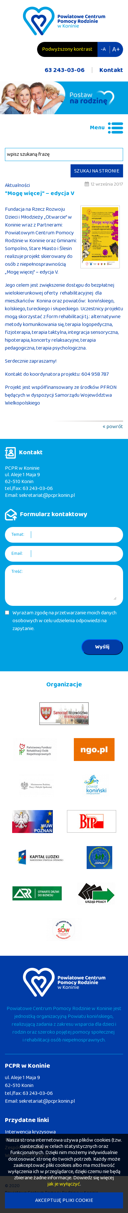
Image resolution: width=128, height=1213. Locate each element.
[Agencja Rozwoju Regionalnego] (37, 893)
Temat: (17, 534)
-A (103, 49)
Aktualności (17, 185)
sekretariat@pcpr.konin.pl (47, 495)
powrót (115, 427)
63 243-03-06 (65, 70)
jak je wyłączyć (63, 1184)
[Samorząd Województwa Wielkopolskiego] (64, 714)
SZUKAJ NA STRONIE (96, 171)
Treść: (17, 571)
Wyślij (102, 647)
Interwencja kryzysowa (30, 1132)
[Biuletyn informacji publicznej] (91, 821)
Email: (17, 553)
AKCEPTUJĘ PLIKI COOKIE (64, 1200)
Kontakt (111, 70)
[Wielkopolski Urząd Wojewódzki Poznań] (32, 822)
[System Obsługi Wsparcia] (64, 930)
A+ (116, 49)
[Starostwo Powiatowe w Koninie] (96, 786)
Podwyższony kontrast (67, 49)
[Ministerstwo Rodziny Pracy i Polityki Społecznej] (36, 786)
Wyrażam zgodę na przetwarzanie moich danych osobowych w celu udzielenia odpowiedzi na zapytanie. (64, 621)
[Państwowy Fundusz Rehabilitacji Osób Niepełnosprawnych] (35, 750)
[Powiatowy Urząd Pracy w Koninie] (96, 894)
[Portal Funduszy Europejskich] (40, 857)
